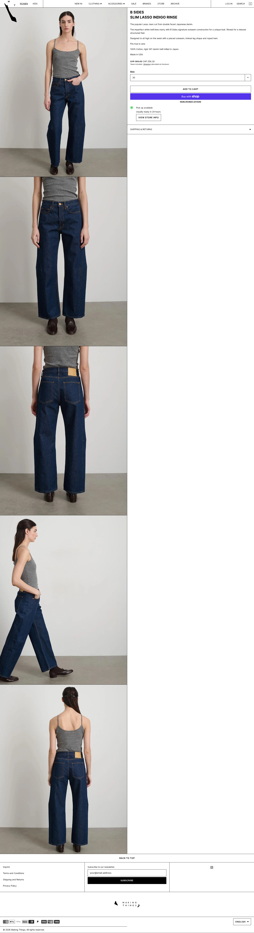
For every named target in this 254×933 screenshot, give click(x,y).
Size (132, 71)
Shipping (147, 64)
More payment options (190, 102)
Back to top (127, 858)
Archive (175, 3)
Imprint (6, 867)
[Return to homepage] (127, 903)
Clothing (94, 3)
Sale (133, 3)
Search (241, 3)
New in (78, 3)
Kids (35, 3)
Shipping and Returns (13, 879)
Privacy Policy (10, 885)
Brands (147, 3)
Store (160, 3)
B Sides (137, 12)
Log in (228, 3)
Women (24, 3)
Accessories (115, 3)
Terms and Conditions (13, 873)
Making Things (18, 929)
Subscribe (127, 880)
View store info (148, 117)
